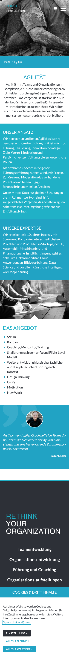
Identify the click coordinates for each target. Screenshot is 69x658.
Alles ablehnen (17, 641)
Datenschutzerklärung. (17, 622)
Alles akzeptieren (19, 649)
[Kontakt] (55, 8)
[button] (63, 9)
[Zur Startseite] (16, 9)
